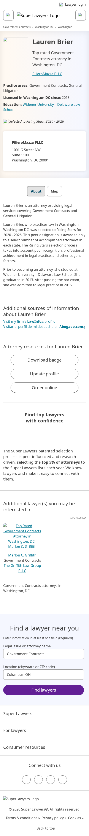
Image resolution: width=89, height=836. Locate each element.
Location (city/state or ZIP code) (29, 666)
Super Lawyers (17, 713)
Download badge (44, 360)
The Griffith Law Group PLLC (22, 568)
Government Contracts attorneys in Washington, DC (32, 588)
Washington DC (44, 27)
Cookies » (76, 817)
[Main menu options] (8, 15)
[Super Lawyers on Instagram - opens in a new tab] (38, 779)
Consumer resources (24, 747)
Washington (65, 27)
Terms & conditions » (23, 817)
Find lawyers (43, 690)
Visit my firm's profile (29, 321)
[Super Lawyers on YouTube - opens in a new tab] (50, 779)
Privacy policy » (54, 817)
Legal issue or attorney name (27, 646)
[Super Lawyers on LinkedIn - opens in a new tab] (62, 779)
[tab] (36, 191)
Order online (44, 387)
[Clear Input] (78, 653)
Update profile (44, 374)
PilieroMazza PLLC (47, 73)
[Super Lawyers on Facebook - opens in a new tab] (26, 779)
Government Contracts (17, 27)
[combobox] (43, 654)
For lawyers (14, 730)
